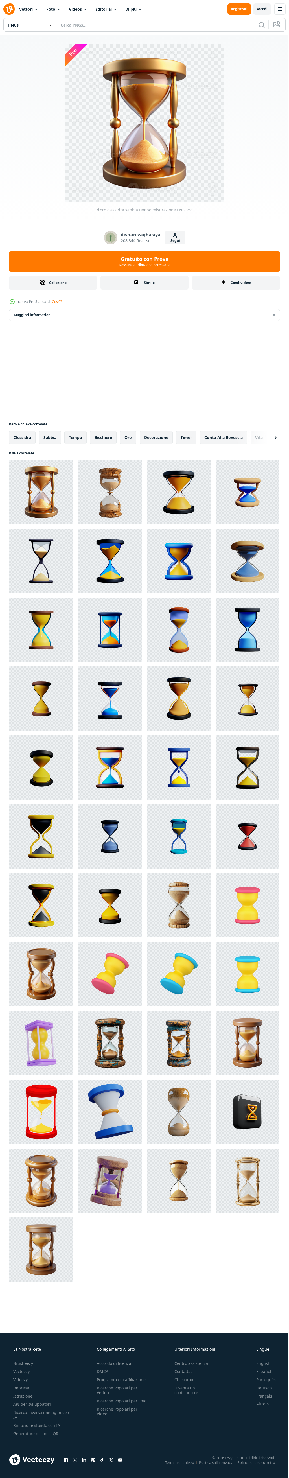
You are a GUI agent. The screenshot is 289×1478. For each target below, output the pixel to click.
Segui (173, 240)
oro (128, 437)
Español (260, 1371)
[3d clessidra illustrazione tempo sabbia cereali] (41, 1249)
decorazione (156, 437)
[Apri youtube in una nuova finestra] (120, 1459)
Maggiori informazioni (33, 314)
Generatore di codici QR (35, 1433)
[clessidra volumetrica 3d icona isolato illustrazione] (247, 974)
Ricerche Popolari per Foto (115, 1403)
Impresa (21, 1387)
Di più (131, 9)
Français (260, 1396)
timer (186, 437)
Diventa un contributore (183, 1390)
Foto (50, 9)
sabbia (49, 437)
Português (262, 1379)
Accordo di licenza (112, 1363)
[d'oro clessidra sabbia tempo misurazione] (41, 492)
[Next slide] (267, 437)
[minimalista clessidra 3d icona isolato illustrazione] (110, 974)
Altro (257, 1404)
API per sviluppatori (31, 1404)
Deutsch (260, 1387)
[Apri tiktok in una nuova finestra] (102, 1459)
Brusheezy (22, 1363)
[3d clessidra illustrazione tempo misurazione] (41, 1181)
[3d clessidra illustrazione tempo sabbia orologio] (41, 974)
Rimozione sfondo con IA (36, 1425)
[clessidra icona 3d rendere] (247, 1112)
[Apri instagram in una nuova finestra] (75, 1459)
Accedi (257, 8)
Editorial (103, 9)
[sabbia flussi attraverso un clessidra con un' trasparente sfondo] (179, 1112)
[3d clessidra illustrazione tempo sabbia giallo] (247, 1043)
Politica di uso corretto (252, 1462)
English (260, 1363)
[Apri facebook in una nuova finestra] (66, 1459)
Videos (75, 9)
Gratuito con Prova (142, 261)
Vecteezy (21, 1371)
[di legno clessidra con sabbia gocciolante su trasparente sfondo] (110, 492)
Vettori (26, 9)
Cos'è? (57, 301)
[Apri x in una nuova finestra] (111, 1459)
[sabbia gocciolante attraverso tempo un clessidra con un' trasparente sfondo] (179, 1181)
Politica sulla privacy (211, 1462)
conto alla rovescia (223, 437)
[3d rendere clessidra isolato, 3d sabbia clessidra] (41, 1043)
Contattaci (181, 1371)
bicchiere (103, 437)
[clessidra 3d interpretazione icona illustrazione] (179, 492)
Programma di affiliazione (119, 1379)
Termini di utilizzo (175, 1462)
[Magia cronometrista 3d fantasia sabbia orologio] (110, 1181)
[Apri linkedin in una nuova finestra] (84, 1459)
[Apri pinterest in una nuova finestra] (93, 1459)
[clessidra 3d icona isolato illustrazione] (247, 905)
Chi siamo (181, 1379)
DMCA (101, 1371)
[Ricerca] (257, 24)
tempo (75, 437)
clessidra (22, 437)
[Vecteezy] (9, 9)
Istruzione (22, 1396)
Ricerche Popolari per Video (115, 1416)
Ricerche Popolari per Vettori (115, 1390)
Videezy (20, 1379)
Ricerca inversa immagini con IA (37, 1415)
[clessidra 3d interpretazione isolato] (110, 1112)
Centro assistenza (188, 1363)
